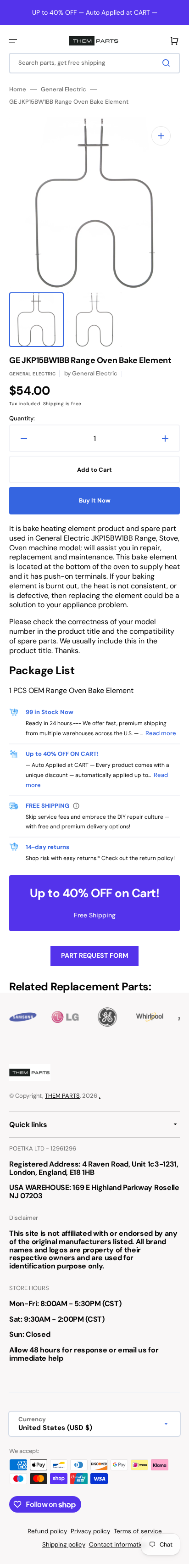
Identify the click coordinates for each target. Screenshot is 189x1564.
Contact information (118, 1544)
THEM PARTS (62, 1096)
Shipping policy (63, 1544)
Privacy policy (90, 1531)
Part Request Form (94, 955)
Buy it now (95, 500)
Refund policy (47, 1531)
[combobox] (94, 63)
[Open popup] (76, 805)
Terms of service (138, 1531)
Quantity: (22, 418)
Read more (160, 733)
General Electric (63, 89)
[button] (13, 41)
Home (17, 89)
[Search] (168, 63)
